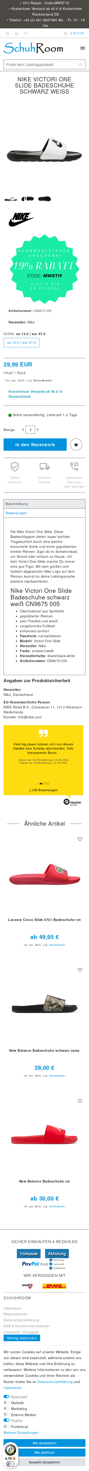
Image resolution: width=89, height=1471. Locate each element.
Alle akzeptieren (44, 1442)
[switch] (10, 1464)
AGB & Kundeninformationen (27, 1325)
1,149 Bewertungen (43, 790)
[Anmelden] (8, 33)
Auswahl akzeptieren (44, 1462)
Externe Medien (24, 1414)
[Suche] (80, 64)
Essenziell (19, 1396)
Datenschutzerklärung (21, 1320)
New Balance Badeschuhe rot (44, 1181)
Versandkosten (42, 380)
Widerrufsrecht (15, 1314)
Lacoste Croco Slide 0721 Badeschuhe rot (44, 920)
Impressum (13, 1308)
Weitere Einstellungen (21, 1432)
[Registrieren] (17, 33)
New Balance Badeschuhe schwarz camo (44, 1050)
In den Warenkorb (35, 444)
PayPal (16, 1420)
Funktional (19, 1426)
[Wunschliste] (25, 33)
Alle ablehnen (44, 1452)
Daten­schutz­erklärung (55, 1381)
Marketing (19, 1408)
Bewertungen (16, 513)
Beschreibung (17, 503)
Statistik (17, 1402)
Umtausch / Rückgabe (21, 1332)
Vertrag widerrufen (22, 1338)
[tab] (44, 504)
